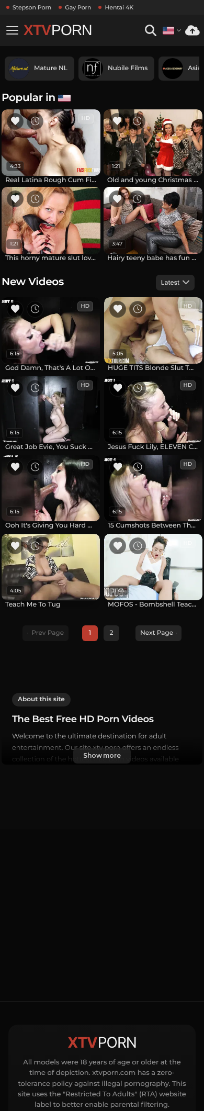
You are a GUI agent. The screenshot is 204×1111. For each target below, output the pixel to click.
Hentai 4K (119, 7)
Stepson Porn (32, 7)
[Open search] (150, 30)
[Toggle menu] (12, 30)
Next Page (156, 633)
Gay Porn (78, 7)
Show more (102, 755)
